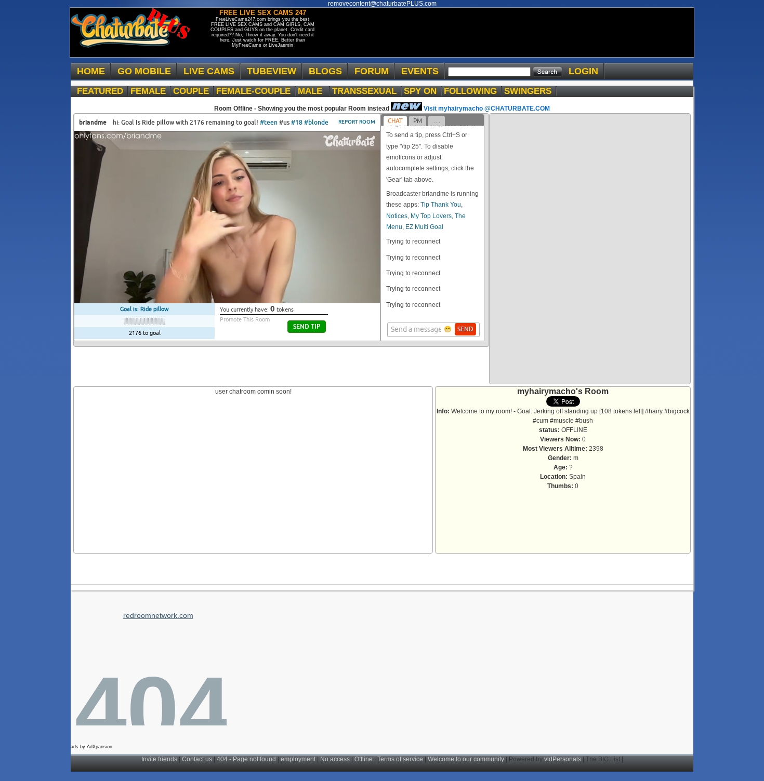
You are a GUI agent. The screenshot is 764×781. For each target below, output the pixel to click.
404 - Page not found (246, 759)
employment (298, 759)
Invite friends (159, 759)
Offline (363, 759)
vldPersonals (562, 759)
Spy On (423, 91)
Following (473, 91)
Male (314, 91)
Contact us (197, 759)
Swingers (530, 91)
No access (335, 759)
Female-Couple (256, 91)
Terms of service (400, 759)
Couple (193, 91)
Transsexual (367, 91)
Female (150, 91)
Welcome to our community (466, 759)
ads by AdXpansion (91, 746)
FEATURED (102, 91)
